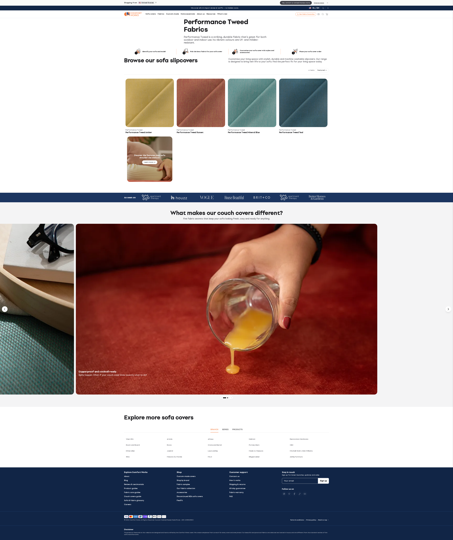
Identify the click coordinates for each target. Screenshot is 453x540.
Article (169, 439)
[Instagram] (284, 494)
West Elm (130, 439)
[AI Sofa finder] (318, 14)
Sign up (323, 481)
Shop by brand (183, 480)
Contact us (234, 476)
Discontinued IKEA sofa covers (190, 496)
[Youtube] (305, 494)
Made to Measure (256, 451)
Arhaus (210, 439)
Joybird (170, 451)
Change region (319, 3)
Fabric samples (183, 484)
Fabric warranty (236, 492)
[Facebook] (294, 494)
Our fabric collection (186, 488)
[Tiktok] (300, 494)
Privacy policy (311, 520)
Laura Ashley (213, 451)
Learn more (148, 162)
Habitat (252, 439)
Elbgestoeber (254, 457)
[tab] (221, 397)
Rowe (169, 445)
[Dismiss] (327, 2)
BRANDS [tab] (214, 429)
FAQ (231, 496)
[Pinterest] (289, 494)
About (126, 476)
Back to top (322, 520)
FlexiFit (180, 500)
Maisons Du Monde (174, 457)
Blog (126, 480)
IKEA (128, 457)
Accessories (182, 492)
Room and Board (133, 445)
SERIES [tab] (225, 429)
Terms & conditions (297, 520)
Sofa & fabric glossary (134, 500)
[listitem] (149, 106)
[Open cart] (327, 14)
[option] (226, 309)
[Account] (327, 8)
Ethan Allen (130, 451)
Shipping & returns (237, 484)
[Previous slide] (5, 309)
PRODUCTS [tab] (237, 429)
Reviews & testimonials (134, 484)
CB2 (291, 445)
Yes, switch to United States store (296, 3)
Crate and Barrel (215, 445)
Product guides (131, 488)
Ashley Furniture (296, 457)
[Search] (323, 14)
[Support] (323, 8)
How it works (234, 480)
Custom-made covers (186, 476)
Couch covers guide (132, 496)
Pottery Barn (254, 445)
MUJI (210, 457)
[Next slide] (448, 309)
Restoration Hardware (299, 439)
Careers (127, 505)
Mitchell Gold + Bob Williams (301, 451)
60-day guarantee (237, 488)
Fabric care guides (132, 492)
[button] (322, 70)
